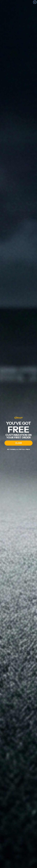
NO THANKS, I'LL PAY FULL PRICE (18, 449)
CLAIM (18, 443)
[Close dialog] (34, 2)
